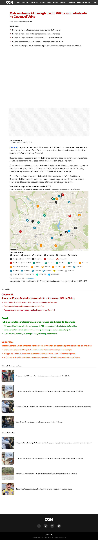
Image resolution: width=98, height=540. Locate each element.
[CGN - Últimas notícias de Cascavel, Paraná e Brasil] (9, 2)
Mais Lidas (34, 2)
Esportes (71, 2)
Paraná (42, 2)
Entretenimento (59, 2)
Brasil (49, 2)
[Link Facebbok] (39, 527)
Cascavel (25, 2)
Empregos (32, 5)
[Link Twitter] (46, 527)
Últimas (17, 2)
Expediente (49, 534)
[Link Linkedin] (59, 527)
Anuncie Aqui (72, 5)
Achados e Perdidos (83, 2)
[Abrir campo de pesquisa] (95, 2)
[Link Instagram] (52, 527)
